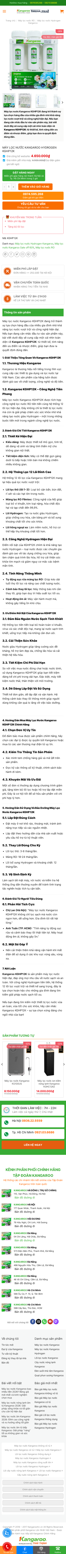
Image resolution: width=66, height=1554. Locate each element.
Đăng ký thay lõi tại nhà (14, 1358)
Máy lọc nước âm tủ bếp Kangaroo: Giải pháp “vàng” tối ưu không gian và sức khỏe (16, 1432)
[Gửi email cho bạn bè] (22, 254)
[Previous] (8, 60)
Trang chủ (10, 20)
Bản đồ (5, 1362)
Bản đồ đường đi (25, 1197)
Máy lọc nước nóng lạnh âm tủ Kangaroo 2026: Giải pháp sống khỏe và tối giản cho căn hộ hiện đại (16, 1407)
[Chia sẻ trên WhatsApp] (5, 254)
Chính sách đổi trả (33, 1503)
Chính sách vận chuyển (33, 1489)
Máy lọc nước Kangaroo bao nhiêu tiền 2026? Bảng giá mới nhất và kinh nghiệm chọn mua (16, 1393)
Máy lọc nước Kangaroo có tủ (20, 1450)
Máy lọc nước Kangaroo (47, 1344)
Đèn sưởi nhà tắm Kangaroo (49, 1370)
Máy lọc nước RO (26, 20)
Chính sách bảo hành (33, 1482)
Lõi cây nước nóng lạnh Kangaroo (20, 1470)
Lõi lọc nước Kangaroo (46, 1358)
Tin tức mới (7, 1344)
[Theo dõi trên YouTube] (50, 1321)
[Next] (58, 60)
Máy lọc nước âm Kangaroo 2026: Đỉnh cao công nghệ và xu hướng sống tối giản (16, 1419)
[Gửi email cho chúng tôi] (38, 1321)
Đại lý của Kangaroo (12, 1349)
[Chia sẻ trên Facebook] (11, 254)
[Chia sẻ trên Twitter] (17, 254)
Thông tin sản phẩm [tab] (17, 312)
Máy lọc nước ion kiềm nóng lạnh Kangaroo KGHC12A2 (49, 1083)
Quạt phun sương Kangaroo (49, 1375)
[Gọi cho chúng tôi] (44, 1321)
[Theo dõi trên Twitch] (56, 1321)
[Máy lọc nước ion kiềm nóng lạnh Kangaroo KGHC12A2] (49, 1059)
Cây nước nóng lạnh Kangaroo (32, 1475)
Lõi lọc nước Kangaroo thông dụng (32, 1454)
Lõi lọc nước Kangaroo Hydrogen (32, 1466)
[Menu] (4, 11)
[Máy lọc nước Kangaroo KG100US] (17, 1059)
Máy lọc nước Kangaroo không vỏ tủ (32, 1445)
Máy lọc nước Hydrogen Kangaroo (34, 243)
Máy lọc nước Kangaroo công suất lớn (32, 1462)
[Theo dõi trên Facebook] (32, 1321)
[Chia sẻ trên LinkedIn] (34, 254)
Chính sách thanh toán (33, 1496)
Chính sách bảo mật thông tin (33, 1509)
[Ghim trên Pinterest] (28, 254)
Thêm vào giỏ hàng (35, 186)
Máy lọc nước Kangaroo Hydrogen (32, 1458)
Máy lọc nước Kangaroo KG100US (16, 1082)
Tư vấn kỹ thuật (10, 1353)
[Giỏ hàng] (62, 11)
